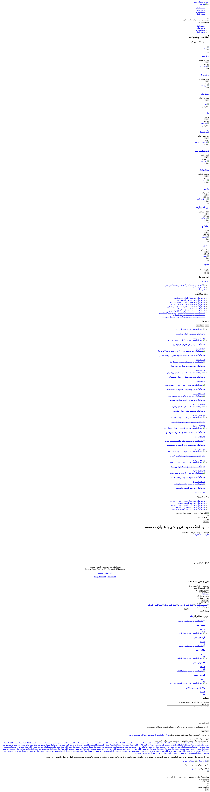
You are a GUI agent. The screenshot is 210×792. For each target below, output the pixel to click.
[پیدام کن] (205, 218)
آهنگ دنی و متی (153, 747)
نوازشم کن (204, 75)
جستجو (204, 20)
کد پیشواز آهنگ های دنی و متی (83, 751)
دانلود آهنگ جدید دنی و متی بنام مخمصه (18, 747)
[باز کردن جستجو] (208, 18)
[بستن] (197, 603)
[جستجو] (208, 20)
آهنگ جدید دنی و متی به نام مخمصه (172, 747)
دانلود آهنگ (201, 10)
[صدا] (208, 783)
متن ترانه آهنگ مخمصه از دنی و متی (192, 753)
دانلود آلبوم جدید (127, 747)
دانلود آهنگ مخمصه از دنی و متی (197, 751)
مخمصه (100, 573)
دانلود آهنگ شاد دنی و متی (47, 749)
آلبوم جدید (73, 745)
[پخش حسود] (208, 260)
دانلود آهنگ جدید (74, 747)
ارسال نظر (205, 731)
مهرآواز (170, 753)
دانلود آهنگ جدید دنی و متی (42, 747)
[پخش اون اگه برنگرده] (208, 203)
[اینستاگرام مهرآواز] (189, 761)
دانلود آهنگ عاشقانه (31, 749)
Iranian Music (82, 745)
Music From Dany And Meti (127, 745)
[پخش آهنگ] (208, 515)
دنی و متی (108, 573)
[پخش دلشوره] (208, 241)
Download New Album (74, 743)
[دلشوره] (205, 237)
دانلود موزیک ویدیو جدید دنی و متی (156, 751)
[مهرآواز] (203, 4)
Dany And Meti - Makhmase (25, 743)
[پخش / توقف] (204, 779)
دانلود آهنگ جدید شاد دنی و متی (152, 749)
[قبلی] (202, 779)
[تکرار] (199, 779)
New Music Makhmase (182, 745)
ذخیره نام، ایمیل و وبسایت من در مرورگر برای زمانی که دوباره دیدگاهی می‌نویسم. (176, 727)
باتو (207, 113)
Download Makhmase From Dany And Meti (50, 743)
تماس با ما (201, 14)
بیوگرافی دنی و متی (140, 747)
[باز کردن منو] (208, 4)
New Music (150, 745)
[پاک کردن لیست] (207, 789)
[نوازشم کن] (204, 66)
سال (198, 325)
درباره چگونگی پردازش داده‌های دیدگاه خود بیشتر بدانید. (149, 735)
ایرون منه (205, 94)
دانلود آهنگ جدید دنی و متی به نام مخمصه (194, 749)
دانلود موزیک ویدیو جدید (177, 751)
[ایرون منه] (204, 85)
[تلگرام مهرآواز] (203, 761)
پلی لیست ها (200, 12)
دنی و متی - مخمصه (128, 751)
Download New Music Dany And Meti (113, 743)
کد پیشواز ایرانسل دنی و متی (61, 751)
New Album (141, 745)
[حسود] (206, 256)
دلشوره (206, 245)
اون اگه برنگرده (202, 207)
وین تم (192, 768)
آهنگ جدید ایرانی (23, 745)
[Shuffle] (208, 779)
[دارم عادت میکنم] (202, 142)
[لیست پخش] (208, 785)
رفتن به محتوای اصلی (201, 2)
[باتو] (207, 104)
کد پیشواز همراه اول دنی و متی (39, 751)
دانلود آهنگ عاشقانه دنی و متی (13, 749)
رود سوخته (204, 169)
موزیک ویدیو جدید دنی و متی (145, 753)
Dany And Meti (100, 577)
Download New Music (91, 743)
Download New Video (180, 743)
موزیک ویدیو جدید (161, 753)
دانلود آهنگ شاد (62, 749)
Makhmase (112, 577)
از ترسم (205, 56)
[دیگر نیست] (204, 123)
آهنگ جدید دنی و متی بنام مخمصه (197, 747)
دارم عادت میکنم (202, 150)
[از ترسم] (205, 47)
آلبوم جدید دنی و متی (61, 745)
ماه (202, 325)
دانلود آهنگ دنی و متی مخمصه (79, 749)
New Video (195, 745)
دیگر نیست (204, 131)
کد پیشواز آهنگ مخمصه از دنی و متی (107, 751)
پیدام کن (205, 226)
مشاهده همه (204, 282)
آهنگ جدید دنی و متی (10, 745)
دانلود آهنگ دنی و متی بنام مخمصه (128, 749)
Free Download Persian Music (198, 743)
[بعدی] (206, 779)
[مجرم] (206, 180)
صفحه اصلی (200, 8)
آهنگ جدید (33, 745)
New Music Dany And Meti (164, 745)
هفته (207, 325)
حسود (206, 264)
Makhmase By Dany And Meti (106, 745)
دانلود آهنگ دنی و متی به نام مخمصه (103, 749)
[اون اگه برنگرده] (202, 199)
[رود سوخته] (204, 161)
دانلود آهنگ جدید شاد (171, 749)
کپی (186, 609)
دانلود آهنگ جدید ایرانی (60, 747)
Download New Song (135, 743)
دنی (191, 616)
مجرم (206, 188)
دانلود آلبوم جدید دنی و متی (111, 747)
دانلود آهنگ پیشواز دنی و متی (90, 747)
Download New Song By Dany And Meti (157, 743)
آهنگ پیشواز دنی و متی (45, 745)
